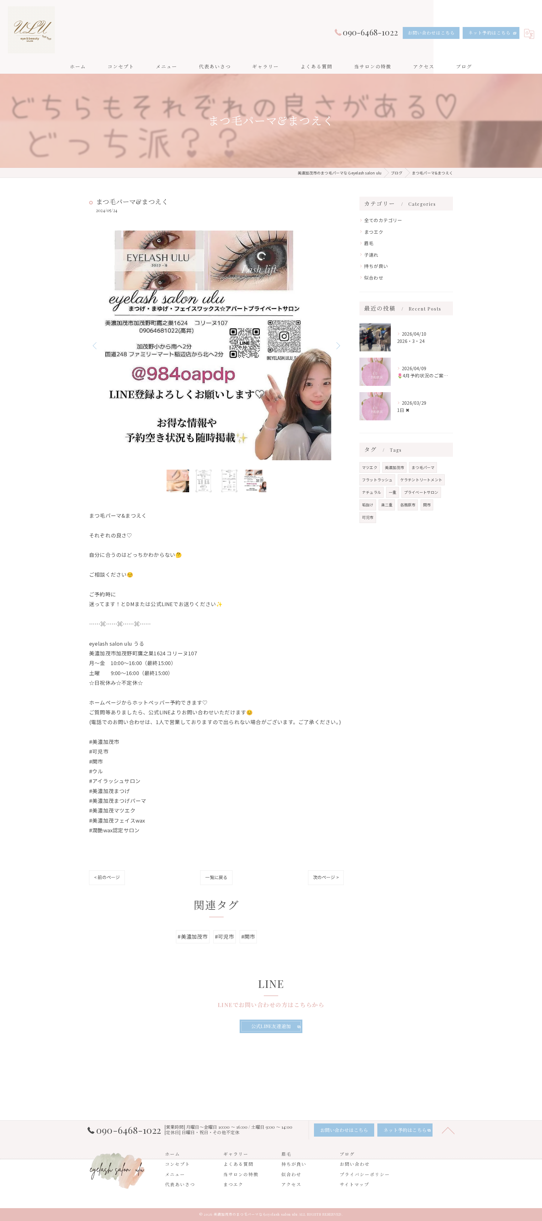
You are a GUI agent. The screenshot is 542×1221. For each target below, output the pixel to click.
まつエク (373, 231)
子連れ (371, 254)
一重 (392, 492)
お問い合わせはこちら (431, 33)
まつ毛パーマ (423, 467)
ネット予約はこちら (489, 33)
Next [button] (337, 345)
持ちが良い (376, 266)
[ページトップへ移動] (448, 1130)
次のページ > (326, 877)
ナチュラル (371, 492)
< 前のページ (107, 877)
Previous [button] (95, 345)
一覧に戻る (216, 877)
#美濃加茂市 (193, 936)
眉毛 (369, 243)
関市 (427, 504)
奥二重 (387, 504)
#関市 (248, 936)
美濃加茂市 (394, 467)
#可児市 (224, 936)
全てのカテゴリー (383, 220)
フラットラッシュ (377, 479)
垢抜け (368, 504)
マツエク (369, 467)
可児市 (368, 517)
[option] (216, 345)
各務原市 (408, 504)
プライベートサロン (421, 492)
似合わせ (373, 277)
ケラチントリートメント (421, 479)
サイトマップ (354, 1184)
